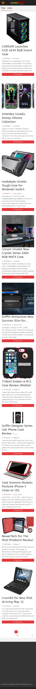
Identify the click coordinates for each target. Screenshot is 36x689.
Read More (19, 74)
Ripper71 (17, 389)
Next (17, 635)
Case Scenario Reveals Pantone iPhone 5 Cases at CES (17, 486)
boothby (16, 58)
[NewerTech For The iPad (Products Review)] (18, 525)
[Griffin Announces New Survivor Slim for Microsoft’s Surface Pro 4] (18, 299)
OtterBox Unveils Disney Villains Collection (13, 117)
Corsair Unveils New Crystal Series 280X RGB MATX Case (15, 253)
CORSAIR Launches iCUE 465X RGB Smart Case (17, 50)
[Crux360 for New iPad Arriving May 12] (18, 581)
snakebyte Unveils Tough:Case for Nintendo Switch (14, 185)
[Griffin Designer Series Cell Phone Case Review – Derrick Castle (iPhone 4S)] (18, 417)
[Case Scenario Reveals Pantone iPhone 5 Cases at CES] (18, 470)
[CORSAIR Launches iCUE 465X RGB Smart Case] (18, 28)
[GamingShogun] (18, 2)
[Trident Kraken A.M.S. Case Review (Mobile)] (18, 363)
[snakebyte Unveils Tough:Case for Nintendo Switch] (18, 164)
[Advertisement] (18, 661)
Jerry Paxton (18, 193)
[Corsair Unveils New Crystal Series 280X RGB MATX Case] (18, 231)
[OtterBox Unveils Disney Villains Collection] (18, 96)
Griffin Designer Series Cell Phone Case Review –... (17, 429)
